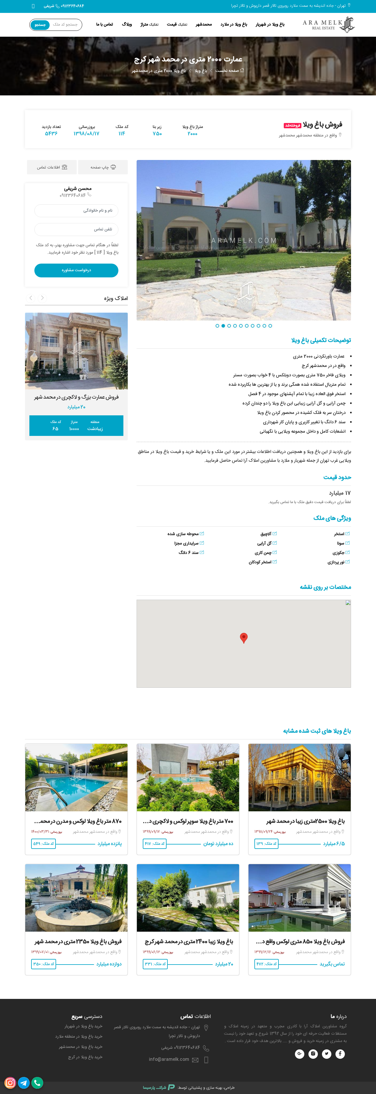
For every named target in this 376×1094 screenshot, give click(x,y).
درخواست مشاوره (76, 270)
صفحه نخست (228, 71)
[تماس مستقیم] (37, 1083)
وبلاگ (127, 24)
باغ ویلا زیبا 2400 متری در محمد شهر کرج (189, 942)
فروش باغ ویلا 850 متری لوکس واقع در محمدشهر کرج (286, 942)
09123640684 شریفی (64, 6)
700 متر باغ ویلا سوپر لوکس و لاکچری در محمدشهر (179, 821)
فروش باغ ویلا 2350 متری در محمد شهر (78, 942)
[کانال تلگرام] (24, 1083)
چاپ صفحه (100, 167)
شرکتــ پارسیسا (154, 1088)
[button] (244, 638)
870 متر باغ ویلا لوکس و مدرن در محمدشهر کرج (70, 821)
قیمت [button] (177, 24)
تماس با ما (104, 24)
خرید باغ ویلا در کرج (85, 1057)
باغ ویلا (200, 71)
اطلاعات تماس (49, 167)
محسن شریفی (77, 189)
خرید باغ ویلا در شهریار (83, 1026)
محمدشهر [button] (204, 24)
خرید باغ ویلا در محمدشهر (80, 1047)
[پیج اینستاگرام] (10, 1083)
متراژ (149, 24)
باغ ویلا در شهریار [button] (270, 24)
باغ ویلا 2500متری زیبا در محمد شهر (306, 821)
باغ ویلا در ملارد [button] (234, 24)
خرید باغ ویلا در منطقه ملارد (78, 1036)
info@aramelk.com (169, 1059)
